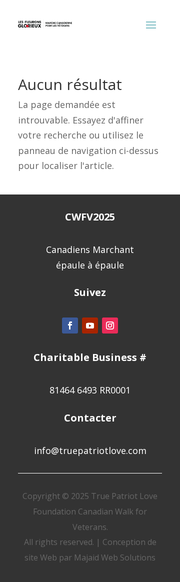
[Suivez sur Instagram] (110, 326)
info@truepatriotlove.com (90, 450)
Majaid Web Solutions (115, 557)
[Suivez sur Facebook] (70, 326)
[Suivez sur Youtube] (90, 326)
